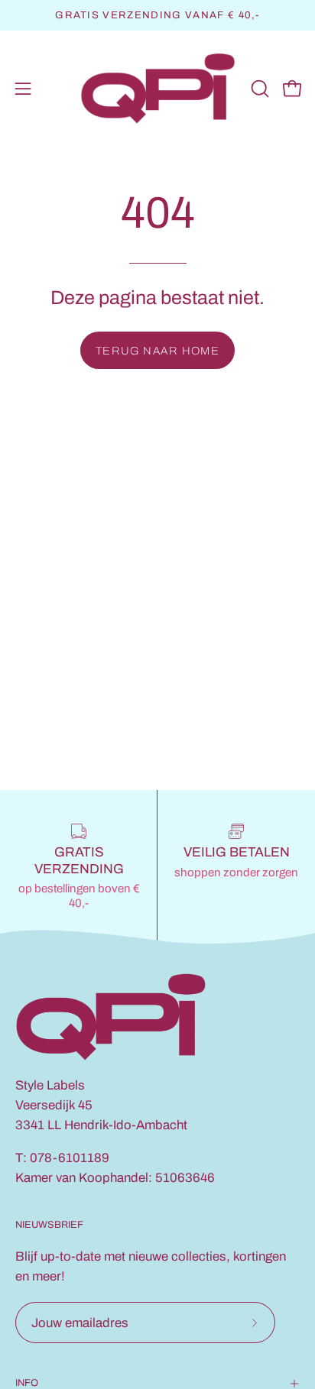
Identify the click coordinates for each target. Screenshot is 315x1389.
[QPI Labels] (158, 89)
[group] (157, 15)
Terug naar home (158, 351)
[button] (258, 88)
